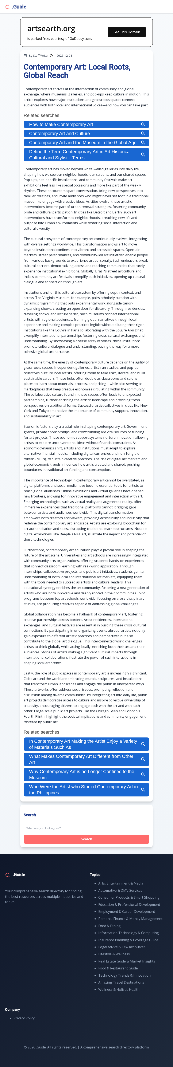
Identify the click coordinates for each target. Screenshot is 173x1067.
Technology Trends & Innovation (124, 975)
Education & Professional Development (129, 904)
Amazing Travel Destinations (121, 982)
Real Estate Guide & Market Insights (126, 961)
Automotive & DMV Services (120, 890)
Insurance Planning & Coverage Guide (128, 940)
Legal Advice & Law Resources (121, 947)
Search (86, 839)
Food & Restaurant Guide (118, 968)
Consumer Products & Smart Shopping (128, 897)
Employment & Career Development (126, 911)
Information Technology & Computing (128, 932)
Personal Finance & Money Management (130, 918)
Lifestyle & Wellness (114, 954)
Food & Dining (109, 926)
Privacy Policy (24, 1018)
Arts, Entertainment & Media (120, 883)
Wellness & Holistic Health (118, 989)
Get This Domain (127, 32)
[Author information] (51, 55)
